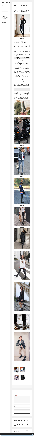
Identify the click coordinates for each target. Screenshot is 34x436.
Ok (32, 434)
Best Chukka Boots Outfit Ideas (5, 17)
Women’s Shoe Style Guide (4, 6)
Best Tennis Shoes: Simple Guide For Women (4, 22)
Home (2, 5)
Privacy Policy (7, 434)
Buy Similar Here (22, 38)
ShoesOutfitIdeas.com (6, 2)
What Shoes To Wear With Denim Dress (4, 16)
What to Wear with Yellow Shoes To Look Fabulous (4, 20)
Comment (15, 395)
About (2, 7)
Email (15, 406)
